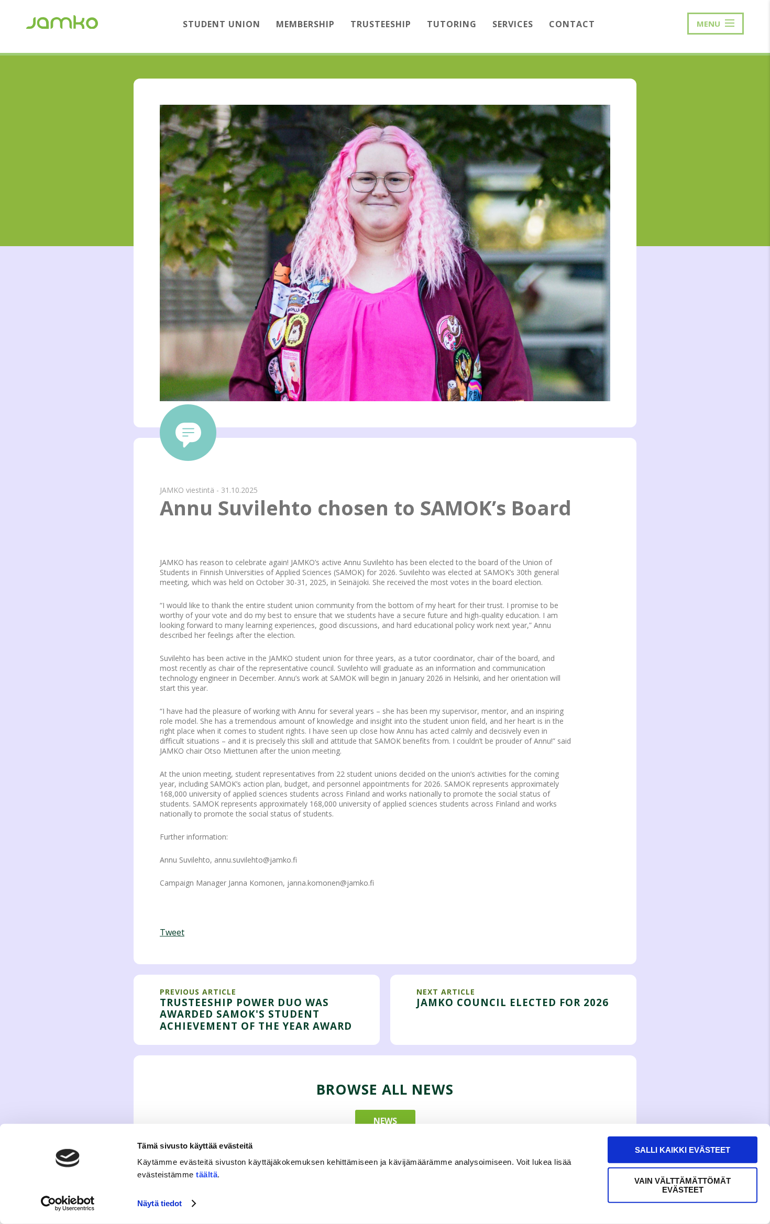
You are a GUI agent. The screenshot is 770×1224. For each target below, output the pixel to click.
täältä (206, 1174)
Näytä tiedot (159, 1203)
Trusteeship (380, 24)
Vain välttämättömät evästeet (682, 1185)
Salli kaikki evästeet (682, 1149)
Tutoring (452, 24)
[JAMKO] (62, 21)
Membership (305, 24)
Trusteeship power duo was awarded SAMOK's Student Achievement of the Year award (256, 1014)
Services (512, 24)
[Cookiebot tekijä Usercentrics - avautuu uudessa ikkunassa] (68, 1203)
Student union (221, 24)
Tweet (172, 932)
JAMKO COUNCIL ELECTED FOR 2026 (512, 1002)
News (385, 1121)
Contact (572, 24)
